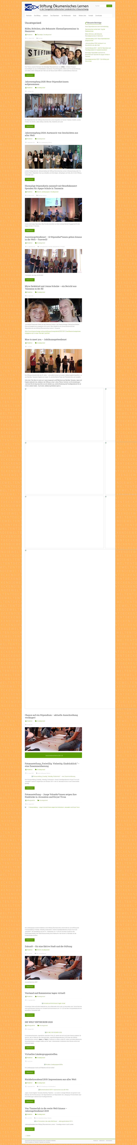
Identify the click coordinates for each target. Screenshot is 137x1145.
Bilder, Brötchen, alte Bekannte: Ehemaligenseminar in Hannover (52, 30)
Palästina (48, 773)
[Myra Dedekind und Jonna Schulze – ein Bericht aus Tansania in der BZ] (53, 299)
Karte (74, 15)
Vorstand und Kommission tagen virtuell (45, 993)
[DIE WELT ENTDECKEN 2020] (53, 1032)
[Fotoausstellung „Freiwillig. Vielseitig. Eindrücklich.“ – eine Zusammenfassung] (53, 776)
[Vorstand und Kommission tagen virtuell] (53, 1003)
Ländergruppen (45, 192)
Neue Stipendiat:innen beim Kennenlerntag (96, 26)
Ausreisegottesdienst (43, 246)
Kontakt (91, 15)
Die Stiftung (37, 15)
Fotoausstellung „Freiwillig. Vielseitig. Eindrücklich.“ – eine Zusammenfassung (52, 764)
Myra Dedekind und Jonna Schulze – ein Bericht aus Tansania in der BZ (51, 287)
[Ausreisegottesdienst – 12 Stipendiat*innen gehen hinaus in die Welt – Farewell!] (53, 250)
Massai (45, 1118)
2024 (40, 142)
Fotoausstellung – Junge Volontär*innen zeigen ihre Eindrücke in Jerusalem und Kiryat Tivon (51, 795)
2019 (40, 1086)
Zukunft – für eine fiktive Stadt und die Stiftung (48, 946)
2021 (37, 953)
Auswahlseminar (42, 953)
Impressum (95, 1140)
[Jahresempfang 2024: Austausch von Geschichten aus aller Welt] (53, 145)
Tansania (44, 195)
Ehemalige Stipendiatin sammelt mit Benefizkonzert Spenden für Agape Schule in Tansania (51, 187)
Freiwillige (50, 246)
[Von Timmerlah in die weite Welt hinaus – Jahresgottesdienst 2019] (53, 1121)
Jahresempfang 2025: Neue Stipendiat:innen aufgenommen (47, 83)
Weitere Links (82, 15)
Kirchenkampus (44, 1086)
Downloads (99, 15)
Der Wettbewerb (66, 15)
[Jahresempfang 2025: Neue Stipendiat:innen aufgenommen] (53, 94)
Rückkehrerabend (51, 1086)
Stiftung (50, 142)
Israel (39, 773)
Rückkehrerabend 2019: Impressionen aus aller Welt (50, 1079)
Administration (109, 1140)
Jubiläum (45, 15)
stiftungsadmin (31, 800)
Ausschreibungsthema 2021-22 (54, 755)
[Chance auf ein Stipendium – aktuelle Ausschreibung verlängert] (53, 728)
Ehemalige (40, 34)
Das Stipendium (54, 15)
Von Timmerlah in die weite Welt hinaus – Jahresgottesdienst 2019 (46, 1109)
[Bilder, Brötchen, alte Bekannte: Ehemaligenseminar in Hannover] (53, 41)
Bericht (39, 192)
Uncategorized (47, 34)
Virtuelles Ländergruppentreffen (41, 1054)
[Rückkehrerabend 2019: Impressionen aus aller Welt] (53, 1089)
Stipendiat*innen (56, 246)
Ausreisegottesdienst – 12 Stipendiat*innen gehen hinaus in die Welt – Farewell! (53, 238)
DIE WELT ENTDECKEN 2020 (39, 1022)
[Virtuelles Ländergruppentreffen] (53, 1064)
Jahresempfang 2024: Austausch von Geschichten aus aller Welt (51, 134)
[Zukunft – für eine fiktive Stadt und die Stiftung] (53, 956)
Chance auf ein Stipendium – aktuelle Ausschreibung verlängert (51, 716)
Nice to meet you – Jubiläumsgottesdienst (46, 339)
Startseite (29, 15)
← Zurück (27, 1135)
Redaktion (29, 34)
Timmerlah (62, 246)
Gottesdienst (41, 1118)
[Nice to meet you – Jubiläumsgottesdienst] (53, 350)
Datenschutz (102, 1140)
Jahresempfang (44, 142)
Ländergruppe (43, 773)
